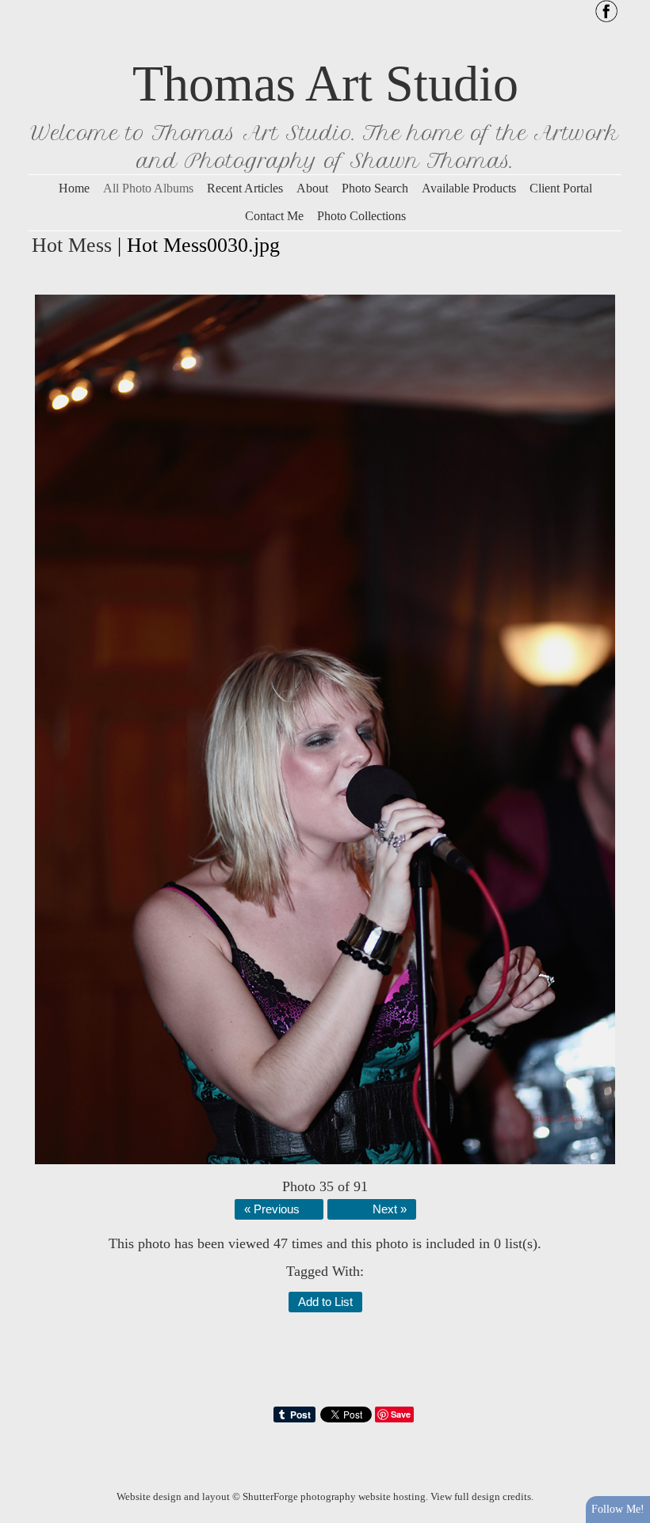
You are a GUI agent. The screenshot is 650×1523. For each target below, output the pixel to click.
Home (74, 188)
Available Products (469, 188)
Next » (390, 1209)
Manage (629, 7)
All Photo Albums (148, 188)
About (312, 188)
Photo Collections (361, 216)
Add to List (325, 1302)
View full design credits (480, 1496)
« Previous (272, 1209)
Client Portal (561, 188)
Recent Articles (245, 188)
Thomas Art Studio (325, 83)
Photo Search (375, 188)
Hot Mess (72, 245)
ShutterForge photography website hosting (334, 1496)
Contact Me (274, 216)
